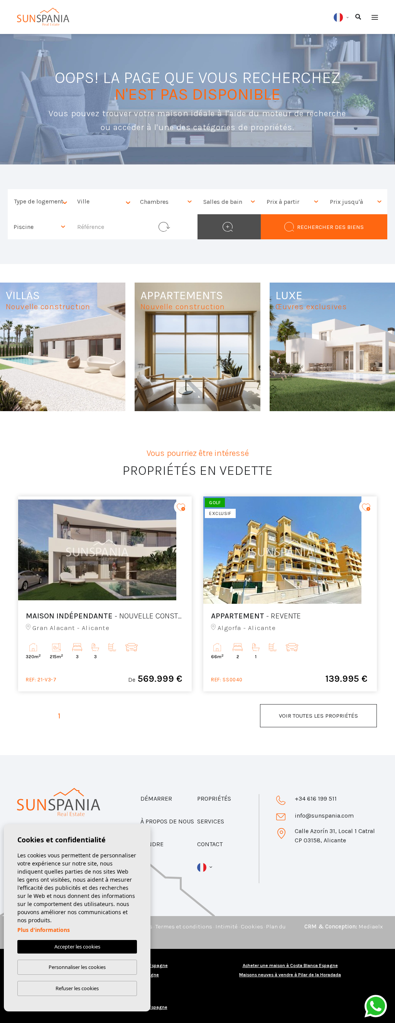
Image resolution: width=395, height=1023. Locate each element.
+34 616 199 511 (316, 798)
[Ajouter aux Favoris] (181, 506)
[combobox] (39, 201)
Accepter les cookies (77, 946)
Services (210, 821)
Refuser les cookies (77, 988)
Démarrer (156, 798)
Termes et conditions (183, 926)
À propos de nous (167, 821)
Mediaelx (370, 926)
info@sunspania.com (324, 815)
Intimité (226, 926)
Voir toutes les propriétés (318, 715)
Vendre (152, 844)
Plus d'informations (43, 929)
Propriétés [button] (214, 798)
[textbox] (41, 201)
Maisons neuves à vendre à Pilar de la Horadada (290, 974)
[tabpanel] (105, 593)
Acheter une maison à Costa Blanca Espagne (290, 965)
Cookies (252, 926)
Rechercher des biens (330, 227)
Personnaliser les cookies (77, 967)
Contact (210, 844)
